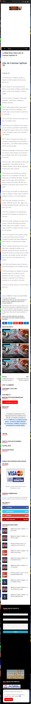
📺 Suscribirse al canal (10, 402)
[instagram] (28, 2)
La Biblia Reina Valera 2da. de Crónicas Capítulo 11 (14, 354)
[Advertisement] (15, 30)
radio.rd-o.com (5, 497)
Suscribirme (8, 699)
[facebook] (23, 2)
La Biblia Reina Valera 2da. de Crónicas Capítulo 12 (14, 368)
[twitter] (25, 2)
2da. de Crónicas (9, 57)
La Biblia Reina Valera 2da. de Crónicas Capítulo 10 (14, 339)
